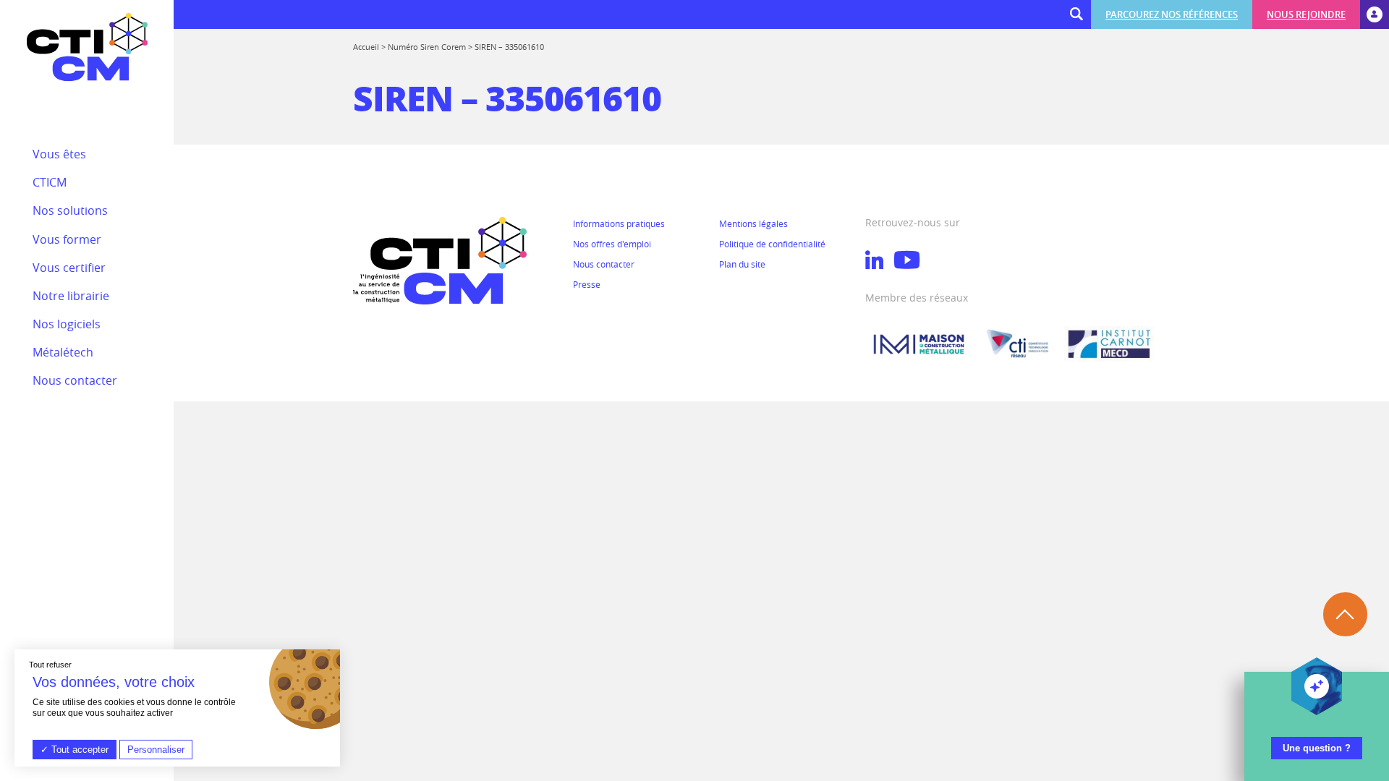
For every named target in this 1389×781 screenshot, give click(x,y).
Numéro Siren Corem (427, 46)
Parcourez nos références (1171, 14)
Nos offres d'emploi (612, 243)
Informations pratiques (619, 223)
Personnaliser (155, 749)
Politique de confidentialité (772, 243)
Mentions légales (753, 223)
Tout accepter (78, 749)
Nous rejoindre (1306, 14)
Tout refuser (50, 664)
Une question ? (1317, 748)
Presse (586, 284)
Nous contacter (603, 264)
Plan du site (742, 264)
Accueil (366, 46)
